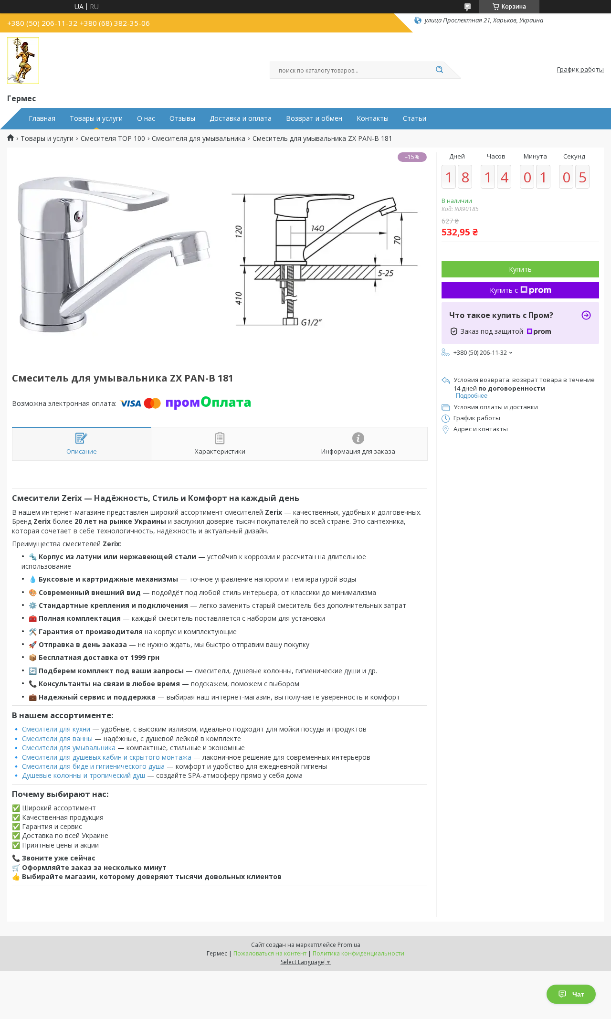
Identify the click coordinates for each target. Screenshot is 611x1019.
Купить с (504, 290)
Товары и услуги (96, 118)
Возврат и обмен (314, 118)
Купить (520, 269)
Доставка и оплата (241, 118)
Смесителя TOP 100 (113, 138)
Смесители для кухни (56, 728)
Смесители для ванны (57, 738)
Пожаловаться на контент (269, 953)
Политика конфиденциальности (358, 953)
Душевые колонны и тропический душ (83, 775)
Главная (42, 118)
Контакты (373, 118)
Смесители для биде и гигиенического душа (93, 766)
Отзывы (182, 118)
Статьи (414, 118)
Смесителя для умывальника (198, 138)
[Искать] (439, 70)
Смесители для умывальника (69, 747)
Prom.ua (348, 945)
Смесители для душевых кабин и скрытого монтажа (106, 757)
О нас (146, 118)
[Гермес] (23, 61)
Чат (578, 994)
